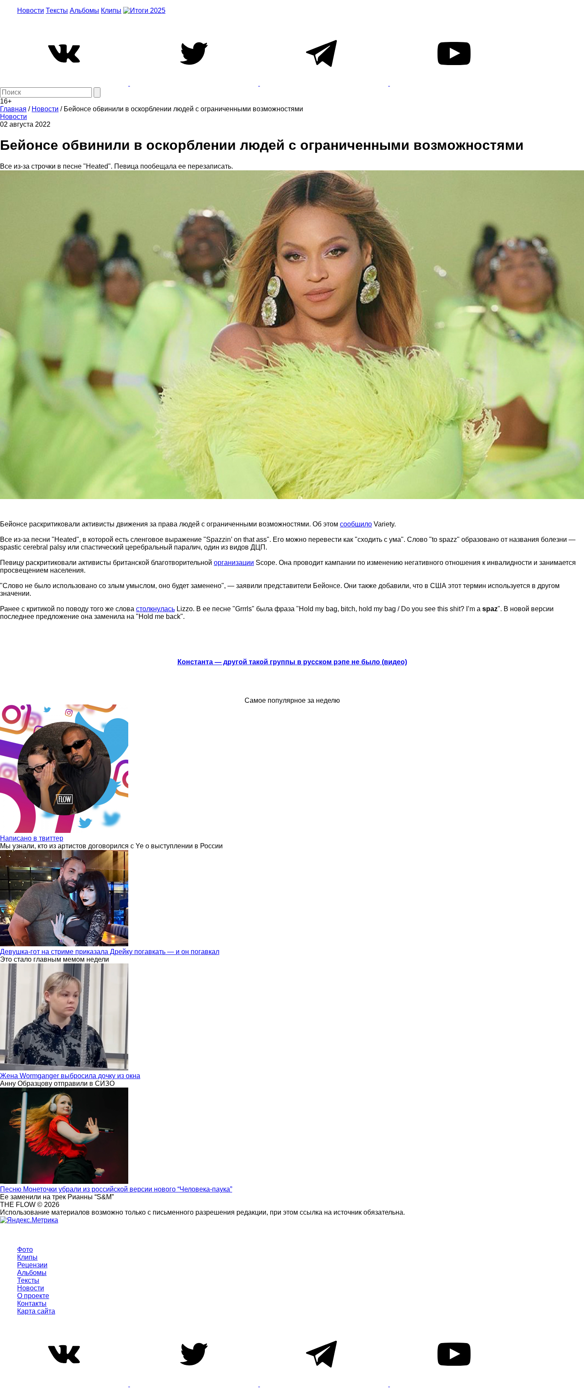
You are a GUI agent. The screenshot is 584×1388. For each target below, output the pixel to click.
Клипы (111, 10)
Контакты (32, 1303)
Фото (25, 1249)
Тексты (57, 10)
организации (234, 562)
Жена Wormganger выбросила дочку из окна (70, 1075)
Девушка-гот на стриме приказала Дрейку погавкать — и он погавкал (109, 951)
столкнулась (155, 608)
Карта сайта (36, 1311)
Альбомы (84, 10)
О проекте (33, 1295)
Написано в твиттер (31, 838)
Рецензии (32, 1265)
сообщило (356, 524)
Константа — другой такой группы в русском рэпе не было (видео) (292, 662)
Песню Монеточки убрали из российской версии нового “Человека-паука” (116, 1189)
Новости (30, 10)
